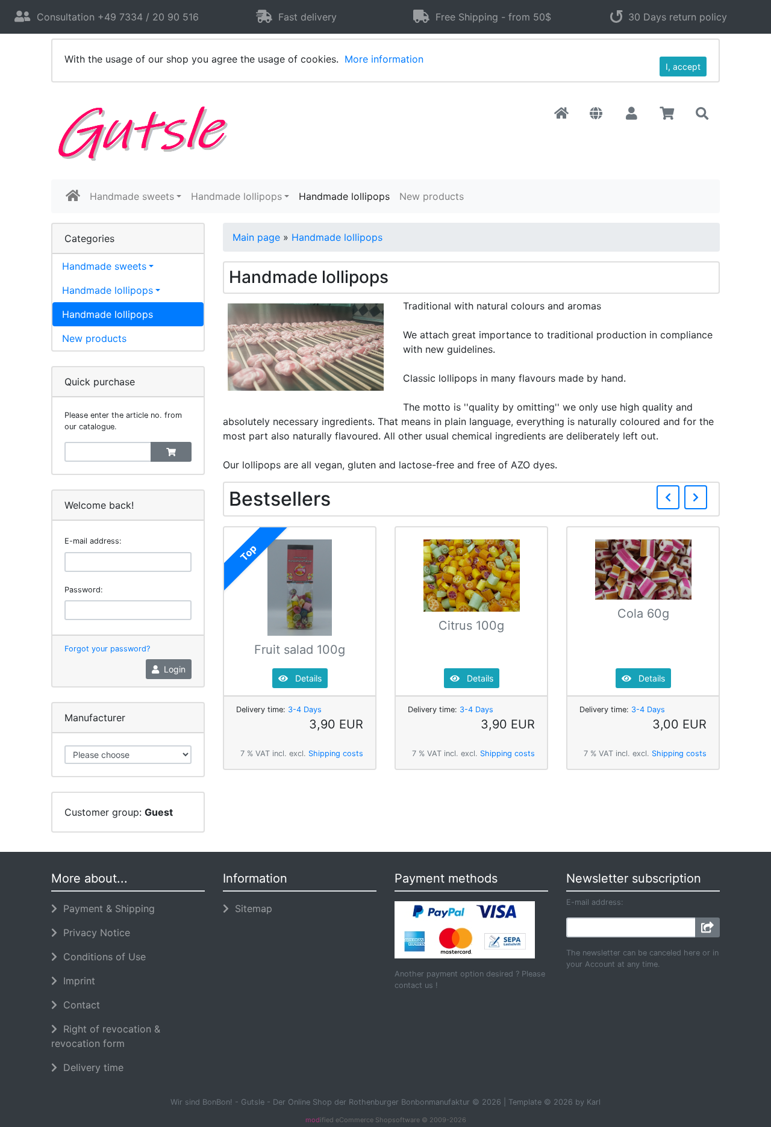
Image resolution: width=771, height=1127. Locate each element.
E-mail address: (93, 540)
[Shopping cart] (667, 114)
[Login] (707, 927)
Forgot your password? (107, 648)
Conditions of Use (101, 957)
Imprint (76, 981)
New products (431, 196)
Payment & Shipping (106, 908)
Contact (78, 1005)
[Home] (561, 114)
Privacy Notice (93, 933)
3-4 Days (305, 709)
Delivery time (90, 1067)
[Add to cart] (171, 452)
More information (384, 59)
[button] (596, 114)
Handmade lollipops (236, 196)
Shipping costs (335, 753)
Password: (83, 589)
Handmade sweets (132, 196)
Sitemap (250, 908)
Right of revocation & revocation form (105, 1036)
